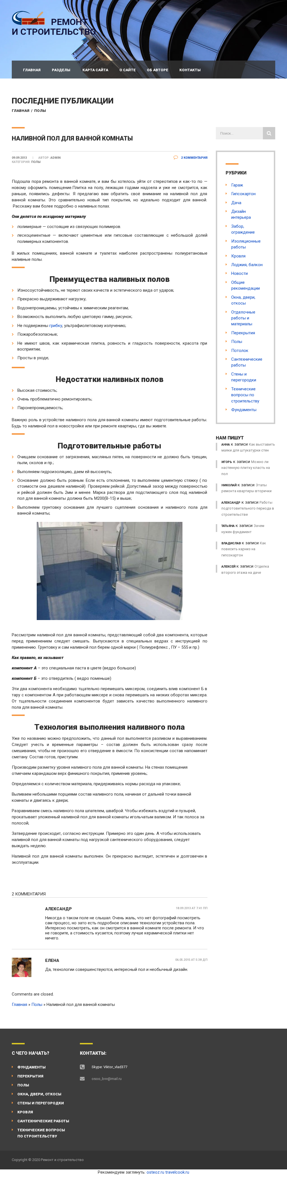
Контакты (190, 70)
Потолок (239, 350)
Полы (40, 111)
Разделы (61, 70)
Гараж (237, 185)
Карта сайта (95, 70)
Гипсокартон (243, 193)
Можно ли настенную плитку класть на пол (245, 468)
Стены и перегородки (40, 1103)
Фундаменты (243, 409)
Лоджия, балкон (247, 264)
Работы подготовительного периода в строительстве (247, 508)
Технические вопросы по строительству (245, 395)
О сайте (127, 70)
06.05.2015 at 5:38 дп (191, 960)
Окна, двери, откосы (39, 1094)
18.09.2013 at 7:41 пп (191, 908)
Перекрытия (243, 332)
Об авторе (157, 70)
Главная (32, 70)
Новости (239, 273)
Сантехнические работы (43, 1121)
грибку (55, 325)
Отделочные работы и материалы (243, 318)
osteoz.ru (155, 1172)
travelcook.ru (177, 1172)
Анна (225, 444)
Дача (236, 202)
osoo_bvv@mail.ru (107, 1079)
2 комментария (193, 158)
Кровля (238, 256)
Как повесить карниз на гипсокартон (243, 549)
